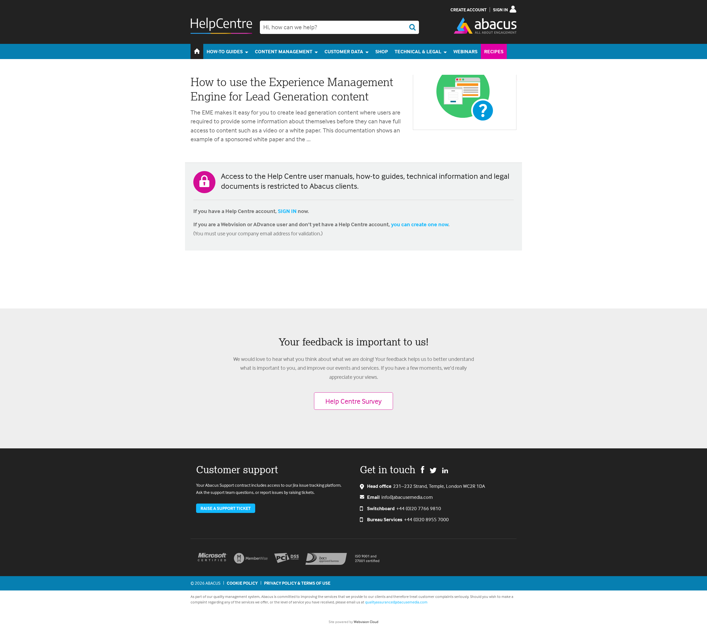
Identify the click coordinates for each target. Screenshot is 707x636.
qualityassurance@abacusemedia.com (396, 602)
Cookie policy (242, 583)
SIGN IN (287, 210)
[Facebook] (422, 469)
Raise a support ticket (226, 508)
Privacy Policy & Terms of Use (297, 583)
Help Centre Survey (353, 401)
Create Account (468, 9)
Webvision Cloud (366, 621)
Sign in (500, 9)
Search (412, 27)
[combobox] (339, 27)
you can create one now (419, 224)
